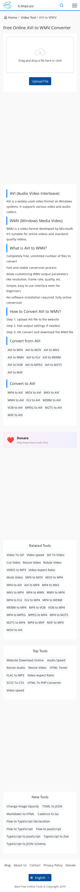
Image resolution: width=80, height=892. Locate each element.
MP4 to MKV (50, 585)
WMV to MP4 (56, 592)
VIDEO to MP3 (16, 570)
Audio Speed (56, 660)
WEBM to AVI (52, 400)
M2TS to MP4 (16, 622)
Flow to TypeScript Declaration (28, 821)
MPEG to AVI (33, 408)
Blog (7, 865)
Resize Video (32, 562)
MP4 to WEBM (52, 600)
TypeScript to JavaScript (23, 836)
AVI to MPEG (33, 365)
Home (12, 17)
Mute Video (15, 577)
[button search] (61, 5)
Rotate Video (52, 562)
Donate (70, 865)
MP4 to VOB (37, 607)
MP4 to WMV (35, 592)
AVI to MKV (51, 350)
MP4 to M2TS (59, 615)
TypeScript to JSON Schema (26, 844)
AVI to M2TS (53, 365)
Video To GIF (15, 555)
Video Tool (28, 17)
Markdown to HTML (20, 814)
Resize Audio (16, 668)
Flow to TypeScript (20, 829)
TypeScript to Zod (56, 836)
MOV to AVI (33, 392)
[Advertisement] (40, 138)
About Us (20, 865)
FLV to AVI (33, 400)
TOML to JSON (52, 806)
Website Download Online (25, 660)
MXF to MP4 (55, 622)
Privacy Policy (53, 865)
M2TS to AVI (53, 408)
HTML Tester (59, 668)
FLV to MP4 (32, 600)
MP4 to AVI (15, 392)
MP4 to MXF (36, 622)
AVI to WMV (16, 357)
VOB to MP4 (56, 607)
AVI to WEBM (52, 357)
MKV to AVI (51, 392)
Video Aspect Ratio (42, 570)
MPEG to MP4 (37, 615)
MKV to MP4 (15, 592)
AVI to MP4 (15, 350)
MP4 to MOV (34, 577)
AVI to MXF (15, 372)
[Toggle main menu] (75, 5)
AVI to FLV (33, 357)
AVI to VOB (15, 365)
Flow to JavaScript (48, 829)
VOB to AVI (15, 408)
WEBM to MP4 (16, 607)
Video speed (35, 555)
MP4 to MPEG (16, 615)
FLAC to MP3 (15, 675)
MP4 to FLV (14, 600)
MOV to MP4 (54, 577)
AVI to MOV (33, 350)
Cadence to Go (48, 814)
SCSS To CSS (15, 683)
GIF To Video (55, 555)
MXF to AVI (15, 415)
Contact (35, 865)
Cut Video (13, 562)
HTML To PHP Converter (44, 683)
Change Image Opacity (23, 806)
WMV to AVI (16, 400)
